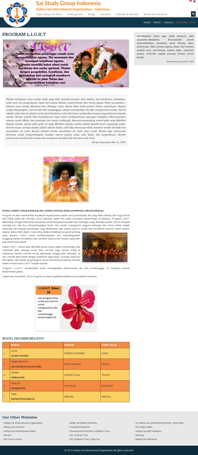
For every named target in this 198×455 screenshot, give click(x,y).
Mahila (168, 22)
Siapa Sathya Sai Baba (49, 14)
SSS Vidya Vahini (144, 426)
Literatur (105, 14)
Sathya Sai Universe (14, 426)
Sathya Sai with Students (148, 431)
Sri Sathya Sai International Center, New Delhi (159, 422)
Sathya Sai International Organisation (23, 422)
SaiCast (7, 435)
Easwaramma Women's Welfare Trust (90, 431)
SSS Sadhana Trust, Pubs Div (85, 439)
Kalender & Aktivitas (127, 14)
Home (147, 22)
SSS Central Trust (79, 435)
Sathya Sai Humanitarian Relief (20, 431)
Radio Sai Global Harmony (83, 422)
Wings (91, 14)
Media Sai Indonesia (155, 14)
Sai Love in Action (13, 439)
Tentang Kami (75, 14)
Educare (140, 435)
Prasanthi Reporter (80, 426)
